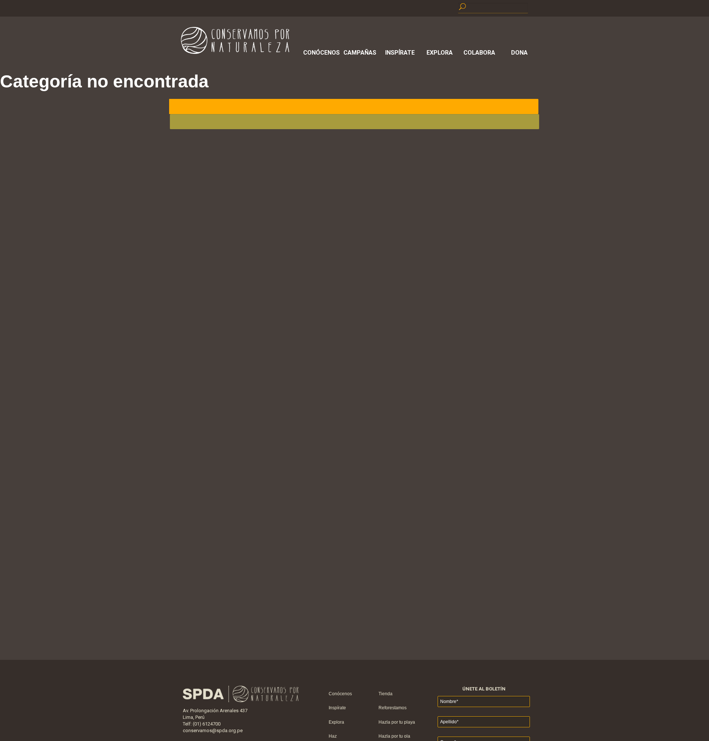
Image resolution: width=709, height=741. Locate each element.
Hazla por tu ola (394, 736)
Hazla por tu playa (397, 722)
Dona (519, 52)
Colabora (479, 52)
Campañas (359, 52)
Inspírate (400, 52)
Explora (440, 52)
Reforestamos (393, 707)
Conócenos (320, 52)
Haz (333, 736)
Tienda (386, 693)
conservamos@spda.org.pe (213, 730)
